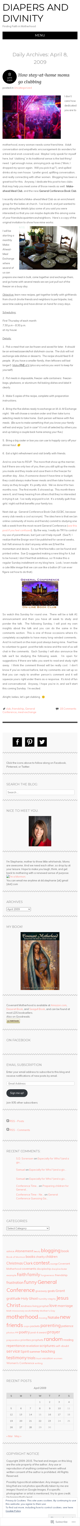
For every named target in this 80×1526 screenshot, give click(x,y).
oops (27, 1326)
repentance (15, 1345)
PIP (16, 1332)
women (58, 1358)
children (51, 1257)
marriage (65, 1305)
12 (11, 1414)
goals (51, 1291)
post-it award (38, 1332)
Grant (60, 1290)
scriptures (47, 1346)
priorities (26, 1339)
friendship (18, 708)
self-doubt (62, 1346)
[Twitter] (42, 742)
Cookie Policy (13, 1510)
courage (54, 1263)
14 (30, 1414)
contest (41, 1263)
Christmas (14, 1263)
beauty (37, 1251)
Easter (64, 1269)
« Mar (9, 1436)
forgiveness (47, 1275)
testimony (16, 1357)
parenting (50, 1325)
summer (35, 1351)
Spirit (25, 1351)
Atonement (24, 1251)
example (11, 1275)
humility (42, 1298)
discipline (56, 1269)
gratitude (13, 1298)
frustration (14, 1282)
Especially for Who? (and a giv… (47, 1169)
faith (22, 1274)
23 (49, 1420)
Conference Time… (27, 1185)
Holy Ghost (29, 1298)
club (8, 708)
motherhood (22, 1316)
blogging (51, 1250)
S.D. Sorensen (24, 1158)
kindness (26, 1306)
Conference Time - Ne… (30, 1194)
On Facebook (18, 1040)
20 (20, 1420)
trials (31, 1358)
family (33, 1274)
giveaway (41, 1290)
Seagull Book (37, 1009)
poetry (24, 1332)
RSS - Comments (20, 1129)
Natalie (53, 1317)
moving (43, 1317)
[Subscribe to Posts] (7, 1121)
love (53, 1305)
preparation (13, 1340)
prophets (37, 1340)
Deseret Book (14, 1009)
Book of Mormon (15, 1256)
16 (49, 1414)
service (13, 1351)
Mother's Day (47, 1310)
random (53, 1339)
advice (10, 1251)
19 (11, 1420)
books (30, 1256)
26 (11, 1427)
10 (59, 1408)
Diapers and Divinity (36, 13)
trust (38, 1358)
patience (67, 1326)
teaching (48, 1351)
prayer (53, 1331)
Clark (28, 1263)
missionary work (21, 1310)
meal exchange (27, 712)
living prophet (40, 1306)
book (65, 1251)
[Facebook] (17, 742)
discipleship (44, 1268)
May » (18, 1436)
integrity (52, 1299)
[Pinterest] (29, 742)
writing (39, 1363)
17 (59, 1414)
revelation (32, 1346)
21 (30, 1420)
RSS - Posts (17, 1121)
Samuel (20, 1169)
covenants (29, 1269)
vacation (47, 1358)
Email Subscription (24, 1065)
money (35, 1310)
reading (68, 1340)
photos (10, 1332)
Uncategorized (23, 87)
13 (20, 1414)
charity (40, 1257)
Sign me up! (17, 1092)
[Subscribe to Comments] (7, 1129)
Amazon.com (59, 1005)
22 (40, 1420)
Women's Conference (20, 1363)
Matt (8, 1310)
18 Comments (68, 708)
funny (30, 1282)
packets (35, 1326)
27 (20, 1427)
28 (30, 1427)
